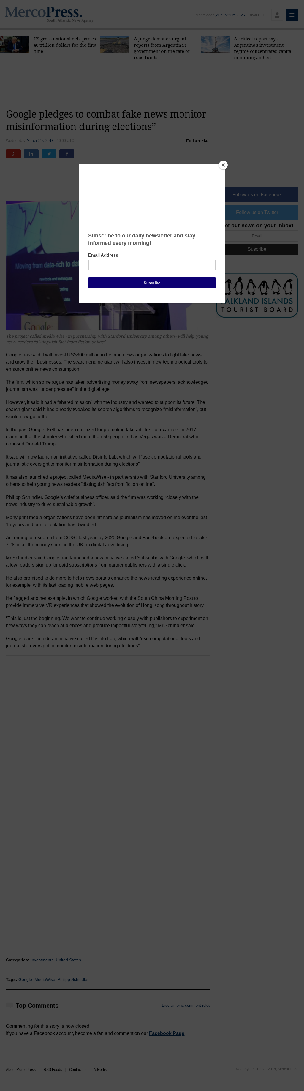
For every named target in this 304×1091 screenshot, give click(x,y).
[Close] (223, 165)
